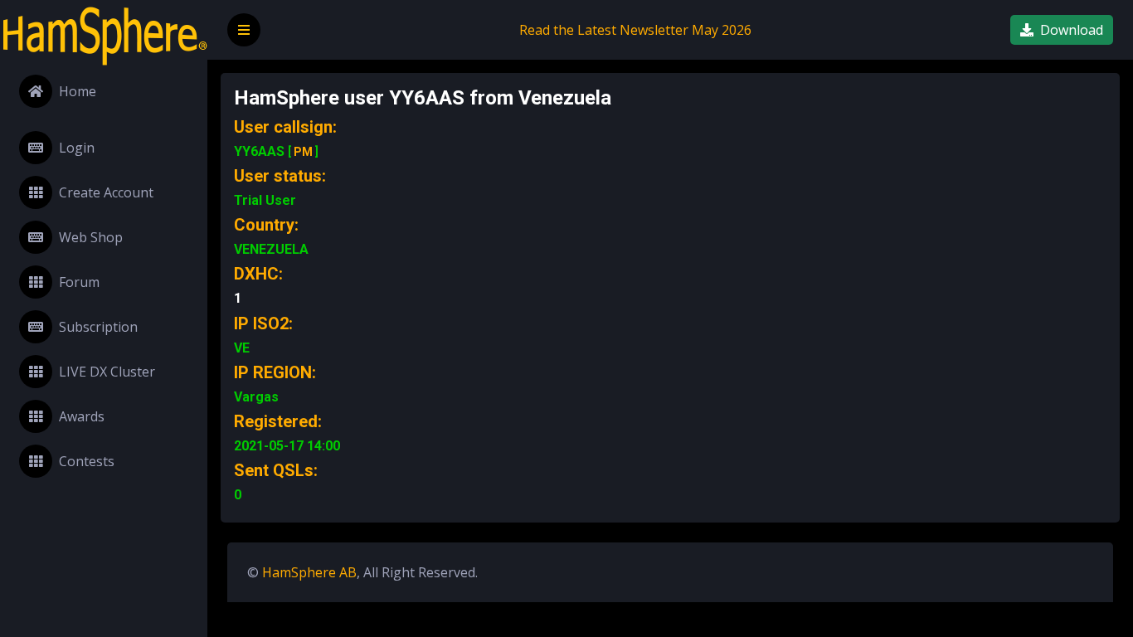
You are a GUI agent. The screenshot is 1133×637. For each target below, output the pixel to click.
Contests (86, 461)
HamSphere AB (309, 572)
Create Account (106, 192)
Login (77, 148)
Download (1071, 30)
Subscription (98, 327)
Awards (82, 416)
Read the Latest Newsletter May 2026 (635, 30)
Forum (79, 282)
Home (77, 91)
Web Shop (91, 237)
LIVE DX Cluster (107, 371)
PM (303, 151)
